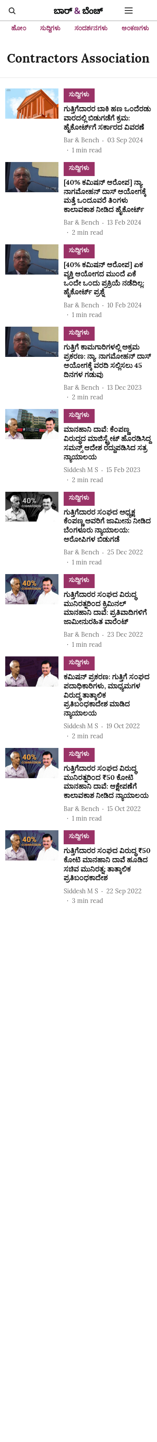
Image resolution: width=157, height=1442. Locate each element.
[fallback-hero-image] (34, 121)
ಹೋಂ (18, 28)
